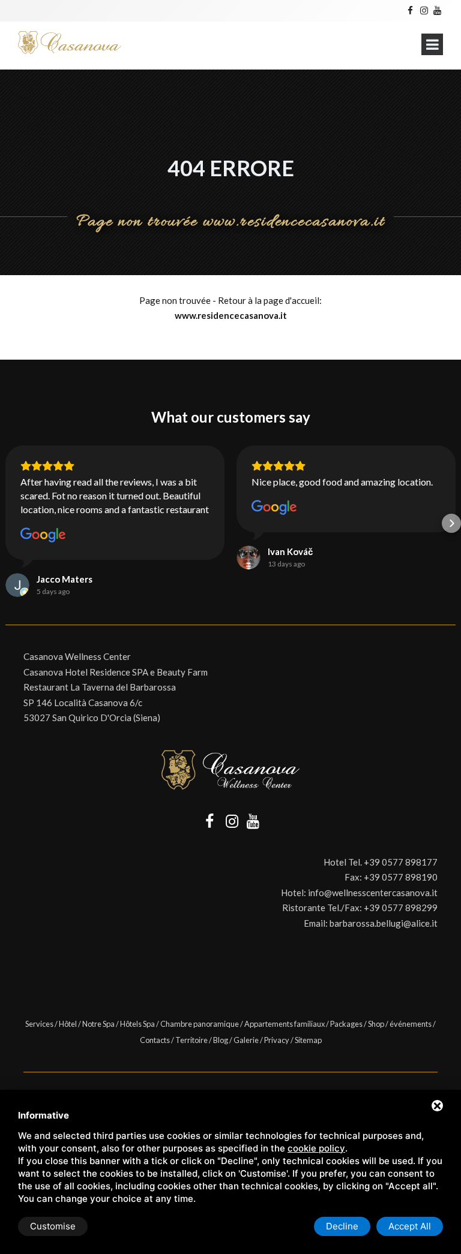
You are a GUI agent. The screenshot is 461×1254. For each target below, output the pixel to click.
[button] (9, 523)
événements (411, 1024)
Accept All (409, 1226)
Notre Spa (98, 1024)
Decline (342, 1226)
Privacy (276, 1040)
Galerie (246, 1040)
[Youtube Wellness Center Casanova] (437, 10)
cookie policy (316, 1148)
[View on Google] (43, 535)
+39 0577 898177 (401, 862)
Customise (53, 1226)
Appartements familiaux (284, 1024)
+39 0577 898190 (401, 877)
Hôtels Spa (137, 1024)
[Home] (69, 43)
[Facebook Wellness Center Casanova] (410, 10)
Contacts (155, 1040)
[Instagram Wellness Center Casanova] (423, 10)
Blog (220, 1040)
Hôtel (68, 1024)
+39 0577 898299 (401, 907)
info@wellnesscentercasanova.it (373, 892)
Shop (376, 1024)
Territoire (191, 1040)
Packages (346, 1024)
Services (39, 1024)
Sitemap (308, 1040)
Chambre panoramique (199, 1024)
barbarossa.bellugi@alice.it (384, 923)
